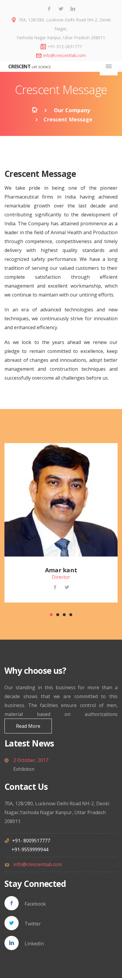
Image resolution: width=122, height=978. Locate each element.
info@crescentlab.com (64, 55)
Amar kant (61, 570)
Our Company (72, 110)
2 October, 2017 (30, 760)
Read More (28, 726)
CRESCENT (18, 66)
